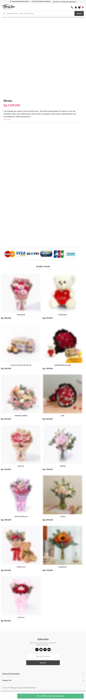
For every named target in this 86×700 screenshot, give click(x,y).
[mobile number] (72, 7)
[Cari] (4, 13)
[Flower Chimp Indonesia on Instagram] (45, 649)
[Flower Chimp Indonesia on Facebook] (37, 649)
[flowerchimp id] (8, 7)
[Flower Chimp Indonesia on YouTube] (41, 649)
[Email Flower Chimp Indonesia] (49, 649)
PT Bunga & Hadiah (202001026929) (22, 688)
